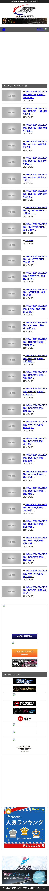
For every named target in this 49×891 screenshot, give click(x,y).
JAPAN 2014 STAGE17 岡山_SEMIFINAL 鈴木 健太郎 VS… (35, 276)
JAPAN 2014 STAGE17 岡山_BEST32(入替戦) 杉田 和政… (35, 375)
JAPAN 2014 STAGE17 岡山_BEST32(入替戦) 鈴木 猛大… (35, 557)
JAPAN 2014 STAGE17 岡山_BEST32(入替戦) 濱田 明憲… (35, 491)
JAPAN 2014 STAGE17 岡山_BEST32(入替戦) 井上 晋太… (35, 441)
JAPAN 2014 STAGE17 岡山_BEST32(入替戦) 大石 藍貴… (35, 358)
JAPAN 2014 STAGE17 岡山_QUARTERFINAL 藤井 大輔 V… (35, 227)
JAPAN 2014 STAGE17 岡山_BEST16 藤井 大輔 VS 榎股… (35, 128)
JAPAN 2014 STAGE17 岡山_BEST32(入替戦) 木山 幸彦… (35, 507)
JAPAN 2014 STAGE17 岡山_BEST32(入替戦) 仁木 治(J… (35, 391)
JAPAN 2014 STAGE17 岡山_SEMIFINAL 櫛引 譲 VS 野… (35, 292)
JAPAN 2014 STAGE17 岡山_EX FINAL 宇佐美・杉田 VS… (35, 325)
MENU (41, 29)
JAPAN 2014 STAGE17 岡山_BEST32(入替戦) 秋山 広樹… (35, 474)
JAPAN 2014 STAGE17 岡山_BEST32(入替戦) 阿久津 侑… (35, 95)
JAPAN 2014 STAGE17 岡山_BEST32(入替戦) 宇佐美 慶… (35, 342)
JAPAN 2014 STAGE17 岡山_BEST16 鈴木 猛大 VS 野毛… (35, 194)
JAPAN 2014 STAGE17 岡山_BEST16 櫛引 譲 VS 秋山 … (35, 161)
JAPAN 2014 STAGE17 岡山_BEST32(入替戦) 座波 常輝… (35, 524)
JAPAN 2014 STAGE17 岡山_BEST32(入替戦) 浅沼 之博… (35, 458)
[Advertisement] (24, 57)
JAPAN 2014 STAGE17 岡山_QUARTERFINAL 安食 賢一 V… (35, 259)
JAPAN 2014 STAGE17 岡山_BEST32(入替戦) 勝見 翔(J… (35, 425)
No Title (29, 240)
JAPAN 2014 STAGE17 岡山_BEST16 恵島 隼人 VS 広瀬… (35, 144)
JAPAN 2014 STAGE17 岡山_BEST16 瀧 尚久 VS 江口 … (35, 177)
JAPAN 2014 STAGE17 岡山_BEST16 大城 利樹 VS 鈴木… (35, 111)
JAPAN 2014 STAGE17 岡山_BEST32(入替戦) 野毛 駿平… (35, 574)
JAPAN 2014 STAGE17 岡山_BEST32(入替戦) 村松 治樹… (35, 540)
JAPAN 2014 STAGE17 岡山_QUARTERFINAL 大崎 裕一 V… (35, 210)
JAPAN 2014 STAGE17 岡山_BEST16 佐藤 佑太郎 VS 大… (35, 590)
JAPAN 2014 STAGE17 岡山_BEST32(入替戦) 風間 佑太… (35, 408)
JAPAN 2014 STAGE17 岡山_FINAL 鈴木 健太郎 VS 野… (35, 309)
